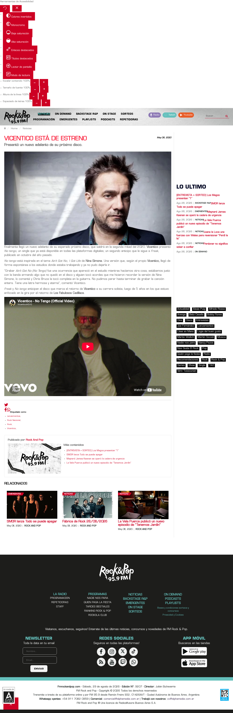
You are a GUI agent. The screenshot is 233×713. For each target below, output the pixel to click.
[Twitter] (6, 405)
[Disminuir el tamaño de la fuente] (35, 89)
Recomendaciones (187, 360)
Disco (189, 320)
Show (191, 365)
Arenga (181, 314)
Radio (156, 115)
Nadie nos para (186, 343)
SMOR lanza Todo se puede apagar (85, 455)
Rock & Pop (218, 360)
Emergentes (15, 494)
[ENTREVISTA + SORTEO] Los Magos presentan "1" (93, 451)
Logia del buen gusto (209, 331)
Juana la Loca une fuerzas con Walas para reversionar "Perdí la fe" (202, 235)
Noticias (68, 494)
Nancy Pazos (206, 343)
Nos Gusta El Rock (188, 348)
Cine (179, 320)
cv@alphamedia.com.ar (180, 699)
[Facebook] (5, 410)
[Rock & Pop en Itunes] (194, 663)
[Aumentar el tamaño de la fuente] (44, 89)
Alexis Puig (199, 309)
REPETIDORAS (59, 602)
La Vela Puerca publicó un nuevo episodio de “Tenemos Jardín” (99, 463)
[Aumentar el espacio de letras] (46, 102)
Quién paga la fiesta (188, 354)
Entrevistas (202, 320)
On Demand (201, 252)
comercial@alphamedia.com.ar (121, 699)
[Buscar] (226, 115)
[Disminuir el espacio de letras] (36, 102)
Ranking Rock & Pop (97, 611)
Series (181, 365)
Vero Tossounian (186, 371)
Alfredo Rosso (217, 309)
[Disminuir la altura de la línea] (33, 96)
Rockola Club (97, 615)
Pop (204, 348)
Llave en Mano (185, 331)
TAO (211, 365)
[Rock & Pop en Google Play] (194, 651)
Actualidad (183, 309)
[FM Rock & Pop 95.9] (13, 117)
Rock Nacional (13, 420)
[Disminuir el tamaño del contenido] (34, 82)
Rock (9, 424)
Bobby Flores (214, 314)
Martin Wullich (185, 337)
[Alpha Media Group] (9, 695)
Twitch (171, 115)
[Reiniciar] (5, 8)
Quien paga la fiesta (97, 602)
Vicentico (11, 429)
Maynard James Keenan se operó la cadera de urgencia (96, 459)
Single (202, 365)
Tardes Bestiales (98, 606)
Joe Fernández (185, 326)
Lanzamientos (13, 416)
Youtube (188, 115)
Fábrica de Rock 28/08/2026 (84, 521)
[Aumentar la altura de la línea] (43, 96)
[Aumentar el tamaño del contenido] (44, 82)
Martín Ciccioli (206, 337)
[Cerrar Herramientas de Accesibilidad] (17, 8)
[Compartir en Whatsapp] (8, 410)
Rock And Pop (34, 440)
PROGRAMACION (60, 598)
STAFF (60, 606)
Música (221, 337)
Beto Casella (196, 314)
